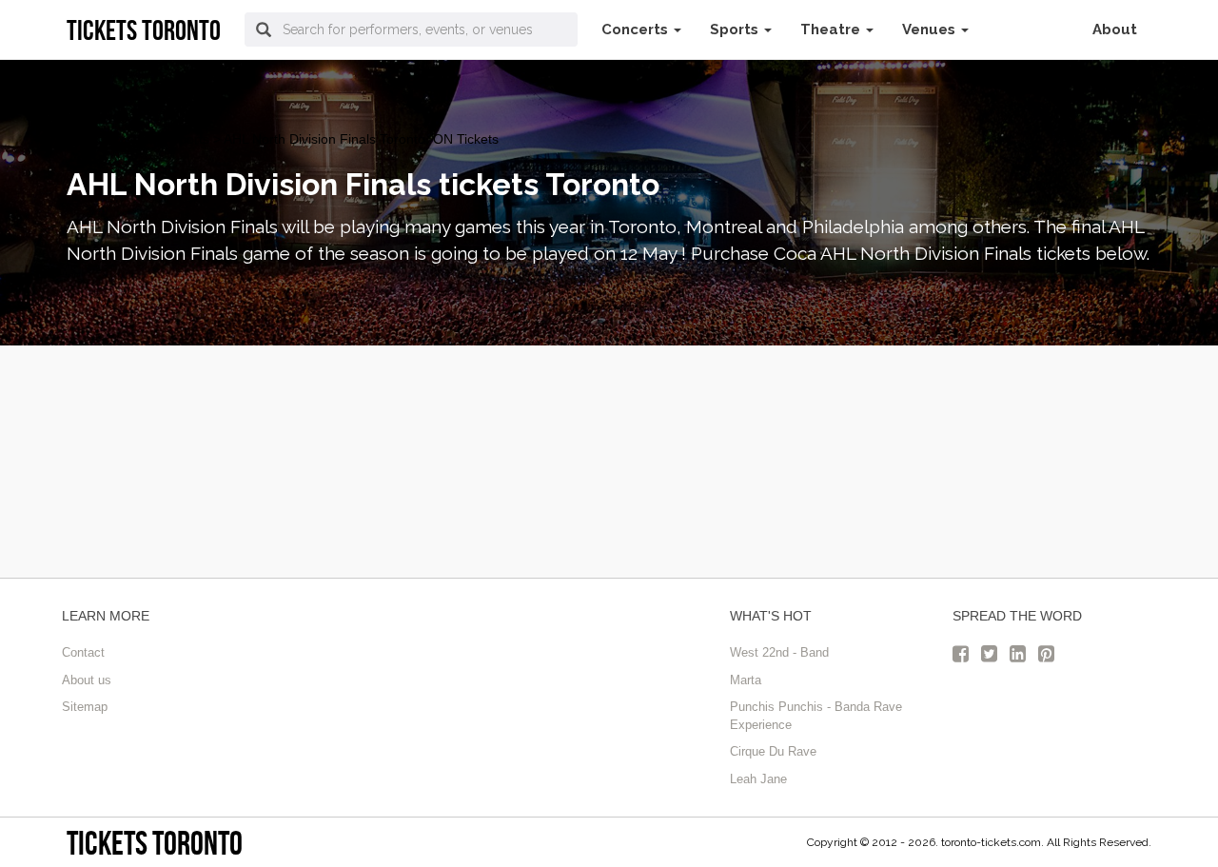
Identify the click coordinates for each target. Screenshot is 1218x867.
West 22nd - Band (779, 652)
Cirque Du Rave (773, 751)
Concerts (636, 29)
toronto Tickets (111, 139)
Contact (83, 652)
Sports (736, 29)
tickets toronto (155, 842)
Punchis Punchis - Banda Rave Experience (816, 716)
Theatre (832, 29)
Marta (745, 680)
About (1114, 29)
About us (86, 680)
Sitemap (85, 707)
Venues (930, 29)
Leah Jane (758, 779)
